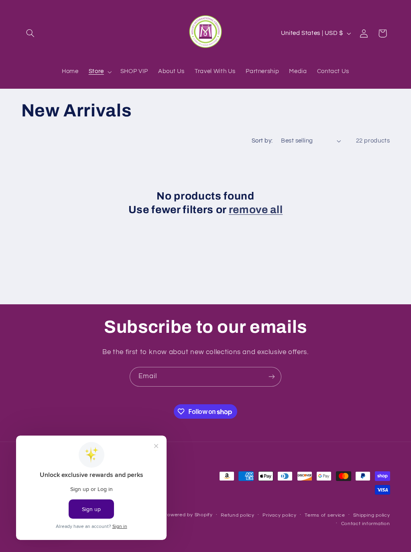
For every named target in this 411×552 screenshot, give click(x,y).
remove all (256, 210)
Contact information (365, 523)
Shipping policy (371, 515)
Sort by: (262, 141)
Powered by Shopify (188, 515)
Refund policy (237, 515)
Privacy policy (279, 515)
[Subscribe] (271, 377)
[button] (30, 33)
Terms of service (325, 515)
